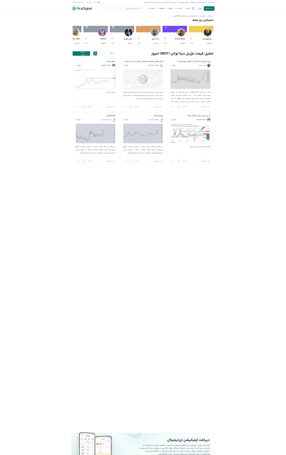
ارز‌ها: (212, 2)
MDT (112, 53)
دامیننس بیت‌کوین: (201, 2)
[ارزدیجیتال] (82, 8)
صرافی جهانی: (184, 2)
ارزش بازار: (174, 2)
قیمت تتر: (156, 2)
